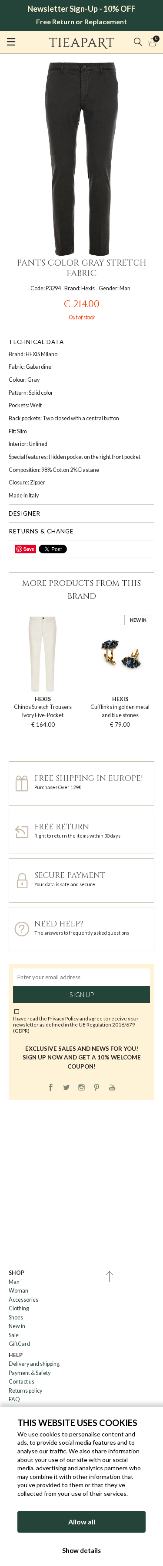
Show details (81, 1550)
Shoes (16, 1317)
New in (17, 1326)
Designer (24, 513)
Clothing (19, 1308)
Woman (18, 1290)
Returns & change (41, 531)
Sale (14, 1335)
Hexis (88, 288)
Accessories (23, 1299)
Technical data (36, 341)
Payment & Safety (29, 1373)
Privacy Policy (63, 1018)
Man (14, 1282)
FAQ (14, 1399)
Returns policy (25, 1390)
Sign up (82, 994)
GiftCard (19, 1344)
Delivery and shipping (34, 1364)
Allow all (81, 1521)
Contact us (21, 1381)
